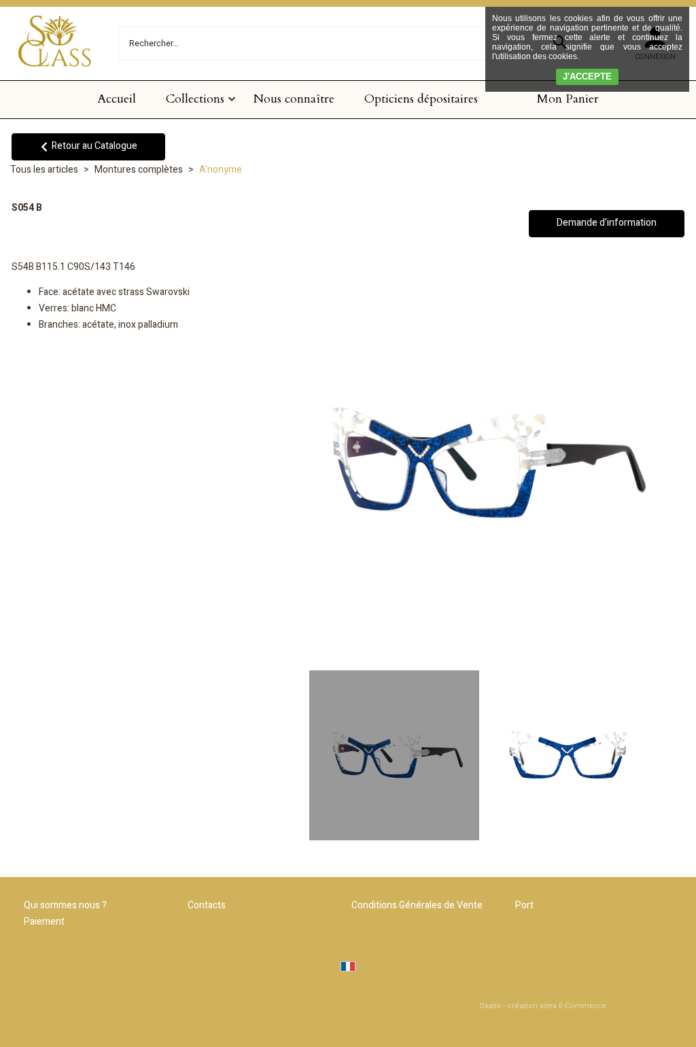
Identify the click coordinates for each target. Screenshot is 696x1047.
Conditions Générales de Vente (417, 905)
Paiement (44, 921)
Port (524, 905)
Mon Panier (568, 98)
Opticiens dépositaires (421, 98)
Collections (195, 98)
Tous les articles (44, 169)
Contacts (207, 905)
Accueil (116, 98)
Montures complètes (138, 169)
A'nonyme (220, 169)
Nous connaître (294, 98)
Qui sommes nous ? (65, 905)
